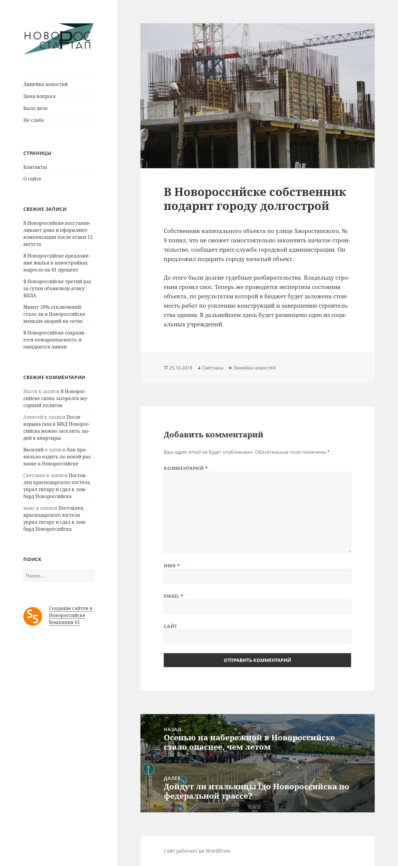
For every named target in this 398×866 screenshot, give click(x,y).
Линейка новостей (45, 84)
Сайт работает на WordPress (197, 851)
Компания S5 (64, 622)
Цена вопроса (39, 96)
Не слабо (33, 120)
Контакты (35, 167)
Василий (33, 449)
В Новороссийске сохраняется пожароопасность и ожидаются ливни (54, 339)
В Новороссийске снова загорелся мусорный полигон (55, 398)
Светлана (212, 367)
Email (173, 596)
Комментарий (186, 468)
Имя (172, 565)
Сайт (170, 626)
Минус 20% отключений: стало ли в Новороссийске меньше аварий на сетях (54, 314)
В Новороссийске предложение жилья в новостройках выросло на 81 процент (56, 263)
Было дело (35, 108)
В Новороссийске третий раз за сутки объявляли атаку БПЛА (57, 288)
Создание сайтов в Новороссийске (71, 611)
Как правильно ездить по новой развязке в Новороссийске (57, 456)
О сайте (32, 179)
